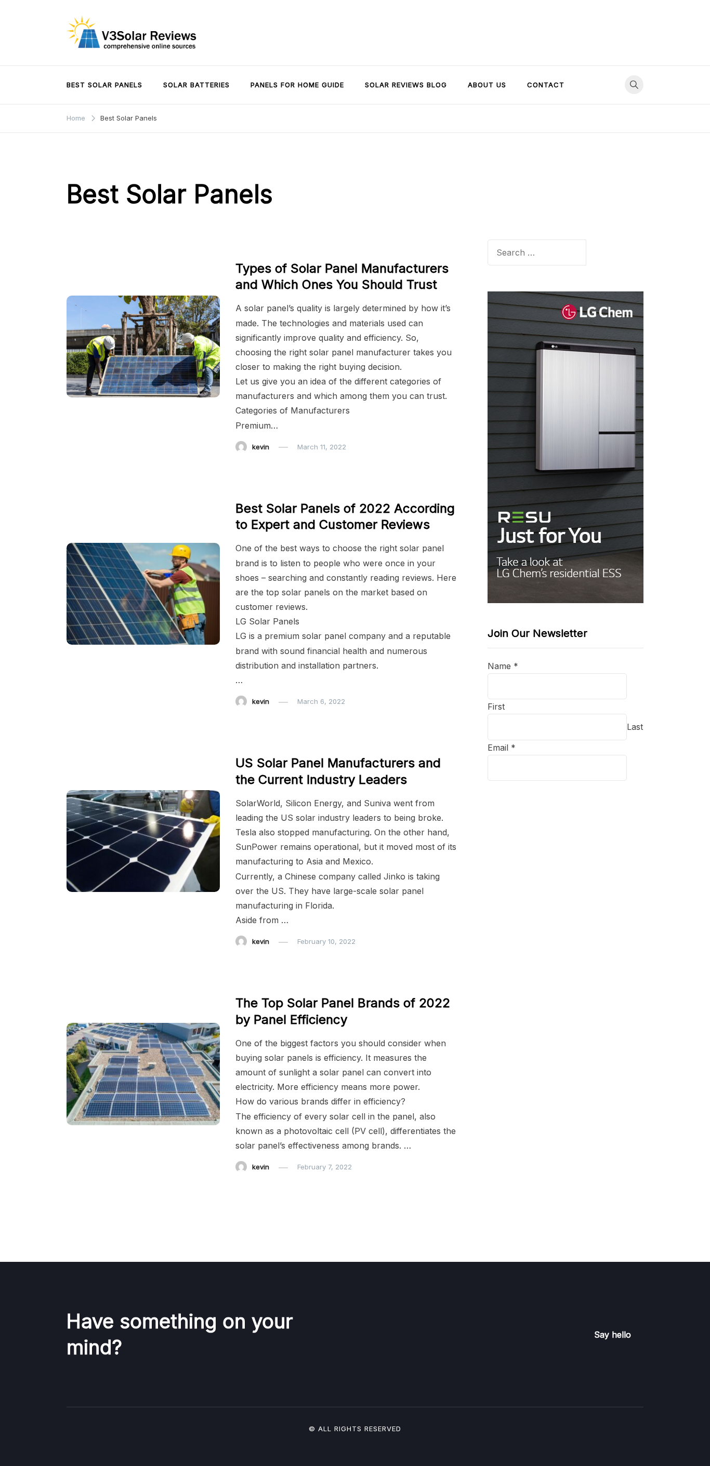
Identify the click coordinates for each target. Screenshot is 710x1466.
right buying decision (359, 367)
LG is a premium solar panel (290, 636)
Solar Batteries (196, 85)
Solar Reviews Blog (406, 85)
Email (502, 747)
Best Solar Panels (104, 85)
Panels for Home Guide (297, 85)
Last (635, 727)
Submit (514, 794)
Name (503, 666)
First (496, 706)
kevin (260, 447)
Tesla (245, 832)
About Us (487, 85)
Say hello (612, 1334)
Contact (545, 85)
